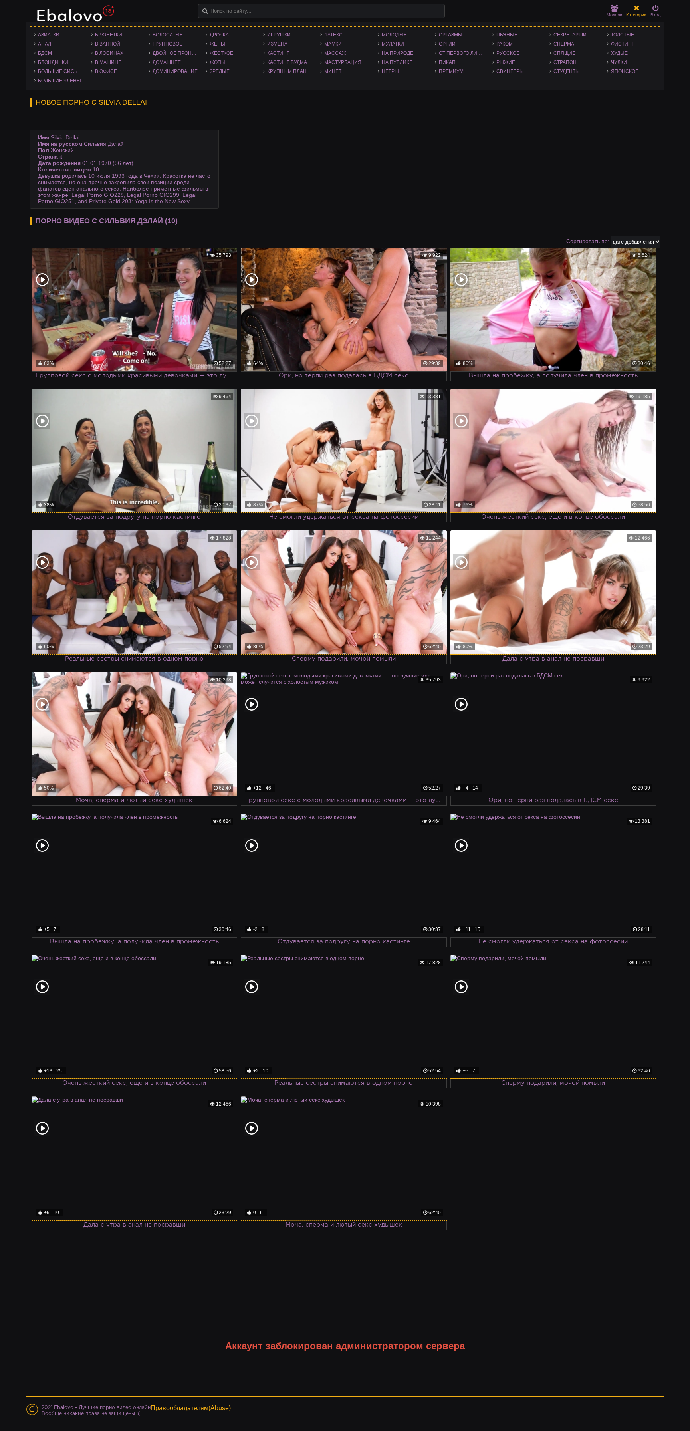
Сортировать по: (587, 241)
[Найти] (205, 11)
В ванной (107, 44)
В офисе (106, 71)
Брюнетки (108, 35)
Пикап (447, 62)
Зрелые (220, 71)
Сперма (563, 44)
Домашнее (167, 62)
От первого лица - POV (463, 53)
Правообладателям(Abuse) (191, 1408)
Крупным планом (290, 71)
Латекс (333, 35)
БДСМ (45, 53)
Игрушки (279, 35)
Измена (277, 44)
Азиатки (48, 35)
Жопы (218, 62)
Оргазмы (450, 35)
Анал (44, 44)
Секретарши (570, 35)
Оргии (447, 44)
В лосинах (109, 53)
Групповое (167, 44)
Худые (619, 53)
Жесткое (221, 53)
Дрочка (219, 35)
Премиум (451, 71)
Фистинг (622, 44)
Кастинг (278, 53)
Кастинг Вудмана (290, 62)
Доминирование (175, 71)
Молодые (394, 35)
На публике (397, 62)
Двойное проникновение (177, 53)
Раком (504, 44)
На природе (397, 53)
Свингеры (510, 71)
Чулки (619, 62)
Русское (507, 53)
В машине (108, 62)
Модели (614, 14)
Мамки (333, 44)
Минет (332, 71)
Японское (624, 71)
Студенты (566, 71)
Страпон (565, 62)
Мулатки (393, 44)
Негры (390, 71)
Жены (217, 44)
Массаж (335, 53)
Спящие (564, 53)
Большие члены (59, 80)
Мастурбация (342, 62)
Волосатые (168, 35)
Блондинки (53, 62)
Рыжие (505, 62)
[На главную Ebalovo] (73, 17)
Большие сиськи (61, 71)
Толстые (622, 35)
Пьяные (507, 35)
